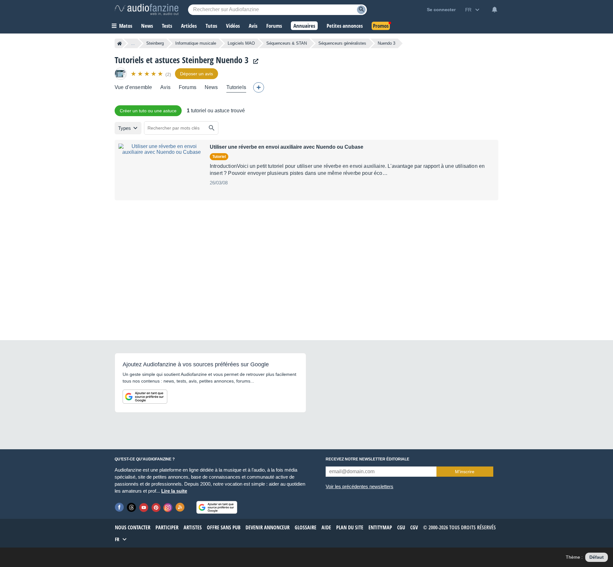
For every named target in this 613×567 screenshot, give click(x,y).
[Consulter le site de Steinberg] (254, 61)
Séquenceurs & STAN (286, 43)
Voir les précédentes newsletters (359, 486)
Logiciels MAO (241, 43)
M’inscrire (464, 471)
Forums (187, 87)
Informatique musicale (195, 43)
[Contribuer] (258, 87)
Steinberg (155, 43)
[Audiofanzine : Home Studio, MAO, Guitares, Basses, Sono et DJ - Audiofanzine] (146, 9)
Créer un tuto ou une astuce (148, 110)
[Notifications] (494, 9)
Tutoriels (236, 87)
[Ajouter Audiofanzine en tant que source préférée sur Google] (145, 397)
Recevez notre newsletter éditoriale (367, 459)
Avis (165, 87)
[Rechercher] (211, 128)
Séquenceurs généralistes (342, 43)
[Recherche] (361, 9)
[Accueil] (119, 43)
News (211, 87)
